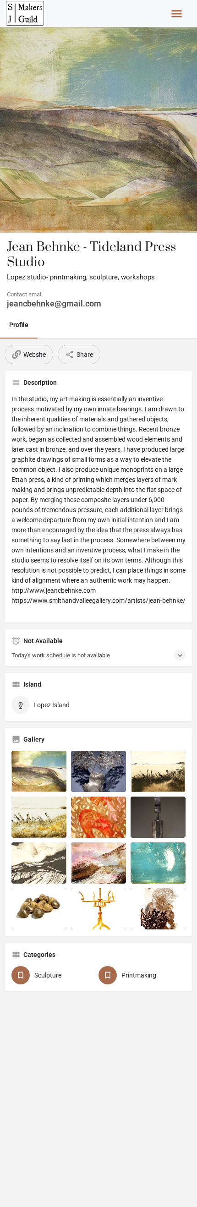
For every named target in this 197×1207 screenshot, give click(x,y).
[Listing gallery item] (38, 771)
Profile (18, 324)
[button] (177, 13)
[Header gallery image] (98, 130)
